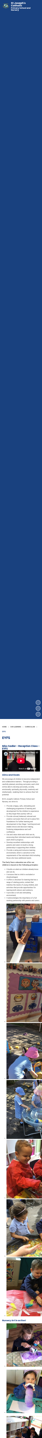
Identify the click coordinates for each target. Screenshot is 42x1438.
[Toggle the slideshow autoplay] (38, 714)
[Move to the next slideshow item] (38, 702)
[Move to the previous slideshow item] (38, 708)
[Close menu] (36, 6)
